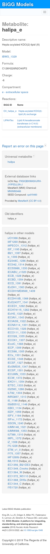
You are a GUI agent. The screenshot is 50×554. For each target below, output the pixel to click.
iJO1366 (13, 238)
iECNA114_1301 (18, 325)
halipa (11, 161)
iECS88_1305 (16, 351)
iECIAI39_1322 (17, 321)
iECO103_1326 (17, 328)
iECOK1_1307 (17, 340)
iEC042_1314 (16, 264)
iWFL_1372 (15, 438)
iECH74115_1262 (19, 309)
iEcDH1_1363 (16, 287)
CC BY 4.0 (35, 200)
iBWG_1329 (9, 56)
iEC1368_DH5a (17, 480)
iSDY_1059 (15, 411)
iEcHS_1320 (15, 313)
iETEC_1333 (16, 385)
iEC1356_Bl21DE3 (19, 464)
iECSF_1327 (16, 362)
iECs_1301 (15, 355)
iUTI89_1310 (16, 434)
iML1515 (13, 461)
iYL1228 (13, 445)
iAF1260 (13, 241)
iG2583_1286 (16, 389)
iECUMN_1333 (17, 374)
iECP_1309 (15, 347)
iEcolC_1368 (16, 344)
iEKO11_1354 (16, 381)
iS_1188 (13, 400)
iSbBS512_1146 (18, 404)
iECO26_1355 (16, 336)
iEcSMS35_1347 (18, 366)
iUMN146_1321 (17, 427)
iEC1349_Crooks (18, 468)
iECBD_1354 (16, 279)
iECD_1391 (15, 283)
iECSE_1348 (16, 359)
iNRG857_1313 (17, 396)
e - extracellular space (15, 92)
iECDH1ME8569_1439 (21, 291)
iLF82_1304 (15, 393)
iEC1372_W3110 (18, 476)
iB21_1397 (14, 253)
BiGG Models (17, 4)
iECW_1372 (15, 377)
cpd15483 (32, 194)
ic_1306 (13, 256)
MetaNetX (23, 200)
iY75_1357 (14, 453)
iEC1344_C (15, 483)
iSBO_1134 (15, 408)
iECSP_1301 (16, 370)
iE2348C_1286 (17, 260)
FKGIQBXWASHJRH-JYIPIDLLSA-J (25, 182)
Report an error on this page (23, 145)
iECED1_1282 (17, 306)
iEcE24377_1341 (18, 302)
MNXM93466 (14, 191)
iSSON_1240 (16, 423)
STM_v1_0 (14, 449)
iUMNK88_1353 (18, 430)
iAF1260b (14, 457)
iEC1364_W (15, 472)
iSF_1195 (14, 249)
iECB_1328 (15, 275)
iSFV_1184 (15, 415)
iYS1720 (13, 487)
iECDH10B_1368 (18, 298)
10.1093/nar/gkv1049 (33, 530)
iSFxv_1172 (15, 419)
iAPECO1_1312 (18, 245)
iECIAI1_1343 (16, 317)
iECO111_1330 (17, 332)
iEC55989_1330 (18, 268)
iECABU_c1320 (17, 272)
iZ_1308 (13, 442)
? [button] (45, 145)
